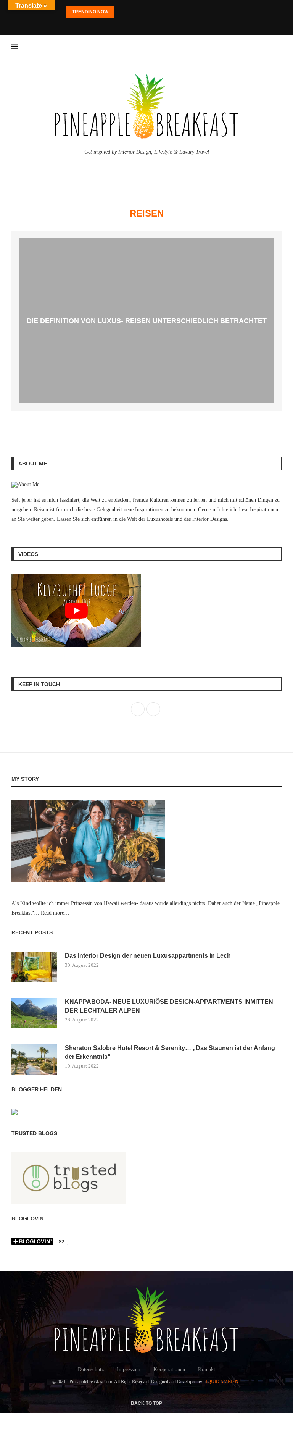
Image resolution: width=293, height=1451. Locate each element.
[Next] (131, 12)
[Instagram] (146, 25)
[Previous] (121, 12)
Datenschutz (91, 1369)
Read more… (55, 913)
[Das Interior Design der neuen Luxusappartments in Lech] (34, 967)
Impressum (128, 1369)
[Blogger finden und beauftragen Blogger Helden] (14, 1114)
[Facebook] (136, 25)
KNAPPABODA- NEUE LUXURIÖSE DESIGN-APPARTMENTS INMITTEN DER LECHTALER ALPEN (169, 1006)
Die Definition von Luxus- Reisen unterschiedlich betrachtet (147, 321)
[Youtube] (157, 25)
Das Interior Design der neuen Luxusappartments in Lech (148, 955)
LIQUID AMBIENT (222, 1381)
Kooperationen (169, 1369)
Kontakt (206, 1369)
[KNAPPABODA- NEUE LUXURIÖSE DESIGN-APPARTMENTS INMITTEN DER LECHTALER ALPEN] (34, 1013)
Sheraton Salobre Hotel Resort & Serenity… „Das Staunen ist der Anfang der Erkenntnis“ (170, 1052)
